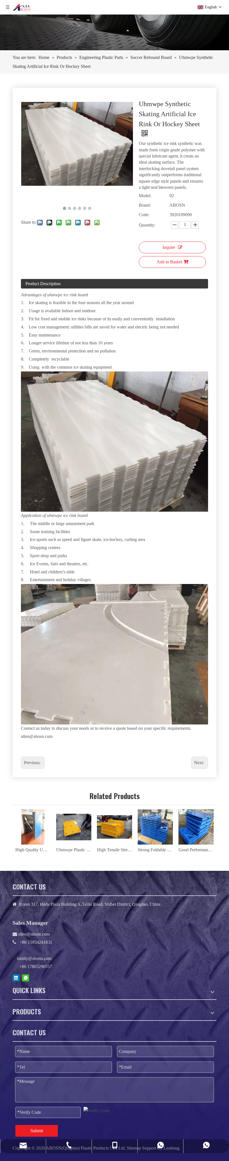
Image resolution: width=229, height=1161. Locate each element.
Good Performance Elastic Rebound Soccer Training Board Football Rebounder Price (196, 849)
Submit (36, 1130)
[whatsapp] (25, 978)
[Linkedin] (16, 978)
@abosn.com (41, 736)
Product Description (43, 283)
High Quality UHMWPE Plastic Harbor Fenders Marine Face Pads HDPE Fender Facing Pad (33, 849)
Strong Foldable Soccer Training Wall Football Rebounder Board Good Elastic (155, 849)
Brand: (145, 205)
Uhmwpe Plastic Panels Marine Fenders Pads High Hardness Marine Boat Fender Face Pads (73, 849)
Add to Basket (169, 261)
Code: (144, 214)
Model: (145, 195)
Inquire (169, 247)
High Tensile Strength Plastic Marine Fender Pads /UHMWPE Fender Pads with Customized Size (114, 849)
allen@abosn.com (33, 934)
